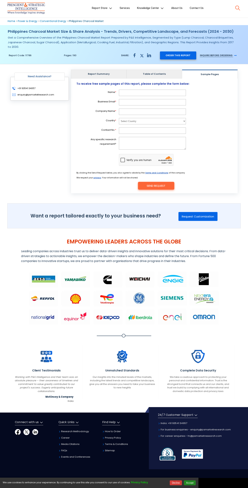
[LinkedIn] (35, 432)
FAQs (64, 450)
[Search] (237, 8)
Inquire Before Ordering (216, 55)
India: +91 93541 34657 (173, 423)
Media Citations (70, 444)
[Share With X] (141, 55)
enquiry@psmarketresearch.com (35, 94)
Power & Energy (27, 21)
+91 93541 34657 (26, 88)
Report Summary (99, 74)
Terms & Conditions (116, 444)
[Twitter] (26, 432)
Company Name (105, 111)
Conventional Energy (53, 21)
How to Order (112, 431)
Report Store (100, 8)
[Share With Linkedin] (149, 55)
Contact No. (108, 130)
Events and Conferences (75, 457)
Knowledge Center (148, 8)
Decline (176, 482)
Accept (190, 482)
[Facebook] (18, 432)
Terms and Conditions (156, 172)
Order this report (178, 55)
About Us (176, 8)
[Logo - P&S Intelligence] (26, 9)
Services (125, 8)
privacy (97, 177)
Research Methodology (75, 431)
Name (112, 92)
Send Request (156, 186)
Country (111, 120)
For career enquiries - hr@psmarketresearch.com (191, 436)
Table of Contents (154, 74)
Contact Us (197, 8)
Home (11, 21)
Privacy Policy (112, 437)
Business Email (107, 101)
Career (65, 437)
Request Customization (198, 216)
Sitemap (109, 450)
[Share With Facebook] (134, 55)
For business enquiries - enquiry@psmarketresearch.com (195, 429)
